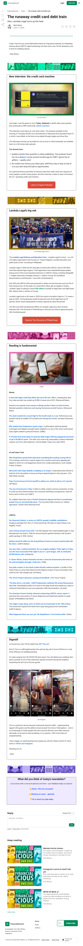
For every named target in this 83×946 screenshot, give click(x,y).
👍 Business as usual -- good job (41, 794)
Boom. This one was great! (42, 789)
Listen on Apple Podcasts (41, 185)
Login (62, 3)
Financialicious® (12, 11)
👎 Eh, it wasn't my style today (41, 799)
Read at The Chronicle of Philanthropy (41, 320)
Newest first (67, 813)
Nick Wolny (17, 25)
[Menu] (79, 2)
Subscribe (72, 3)
